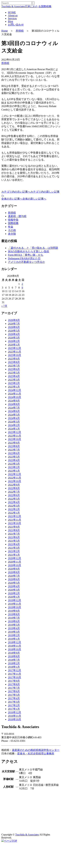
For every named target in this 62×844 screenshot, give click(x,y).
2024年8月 (14, 404)
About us (13, 15)
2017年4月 (14, 698)
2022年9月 (14, 484)
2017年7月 (14, 687)
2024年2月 (14, 425)
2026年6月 (14, 327)
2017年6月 (14, 691)
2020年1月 (14, 596)
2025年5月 (14, 372)
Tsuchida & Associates (27, 834)
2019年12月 (14, 600)
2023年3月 (14, 463)
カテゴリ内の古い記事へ (15, 191)
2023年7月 (14, 449)
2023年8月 (14, 446)
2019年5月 (14, 624)
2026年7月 (14, 323)
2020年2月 (14, 593)
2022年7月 (14, 491)
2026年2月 (14, 341)
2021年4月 (14, 544)
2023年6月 (14, 453)
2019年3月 (14, 631)
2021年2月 (14, 551)
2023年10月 (14, 439)
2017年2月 (14, 705)
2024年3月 (14, 421)
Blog (10, 21)
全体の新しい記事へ (34, 198)
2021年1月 (14, 554)
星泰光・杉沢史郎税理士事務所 (35, 753)
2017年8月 (14, 684)
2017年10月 (14, 677)
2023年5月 (14, 456)
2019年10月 (14, 607)
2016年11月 (14, 715)
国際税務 (13, 223)
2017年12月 (14, 670)
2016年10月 (14, 719)
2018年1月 (14, 666)
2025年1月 (14, 386)
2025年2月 (14, 383)
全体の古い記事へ (11, 198)
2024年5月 (14, 414)
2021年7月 (14, 533)
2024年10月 (14, 397)
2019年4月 (14, 628)
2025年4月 (14, 376)
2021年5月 (14, 540)
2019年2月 (14, 635)
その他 (12, 230)
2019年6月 (14, 621)
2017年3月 (14, 701)
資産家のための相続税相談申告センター (36, 750)
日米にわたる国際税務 (26, 6)
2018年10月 (14, 649)
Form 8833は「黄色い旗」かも (25, 254)
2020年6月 (14, 579)
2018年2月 (14, 663)
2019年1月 (14, 638)
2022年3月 (14, 505)
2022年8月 (14, 488)
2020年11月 (14, 561)
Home (4, 30)
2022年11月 (14, 477)
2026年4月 (14, 334)
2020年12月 (14, 558)
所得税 (20, 30)
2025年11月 (14, 351)
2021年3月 (14, 547)
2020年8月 (14, 572)
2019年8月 (14, 614)
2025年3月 (14, 379)
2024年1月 (14, 428)
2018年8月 (14, 656)
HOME (12, 12)
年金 (10, 226)
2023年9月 (14, 442)
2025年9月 (14, 358)
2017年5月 (14, 694)
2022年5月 (14, 498)
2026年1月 (14, 344)
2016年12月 (14, 712)
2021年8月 (14, 530)
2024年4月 (14, 418)
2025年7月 (14, 365)
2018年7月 (14, 659)
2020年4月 (14, 586)
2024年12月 (14, 390)
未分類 (12, 233)
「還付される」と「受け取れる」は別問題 (33, 247)
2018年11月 (14, 645)
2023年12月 (14, 432)
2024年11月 (14, 393)
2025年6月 (14, 369)
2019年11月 (14, 603)
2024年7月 (14, 407)
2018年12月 (14, 642)
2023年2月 (14, 467)
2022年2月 (14, 509)
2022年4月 (14, 502)
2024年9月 (14, 400)
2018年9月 (14, 652)
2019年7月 (14, 617)
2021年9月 (14, 526)
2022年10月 (14, 481)
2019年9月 (14, 610)
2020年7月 (14, 575)
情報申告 (13, 219)
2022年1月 (14, 512)
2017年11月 (14, 673)
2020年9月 (14, 568)
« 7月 (4, 306)
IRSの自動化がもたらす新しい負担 (28, 251)
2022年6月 (14, 495)
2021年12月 (14, 516)
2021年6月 (14, 537)
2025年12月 (14, 348)
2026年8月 (14, 320)
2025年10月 (14, 355)
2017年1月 (14, 708)
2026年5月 (14, 330)
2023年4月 (14, 460)
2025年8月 (14, 362)
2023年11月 (14, 435)
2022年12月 (14, 474)
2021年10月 (14, 523)
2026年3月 (14, 337)
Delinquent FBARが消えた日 (24, 258)
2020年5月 (14, 582)
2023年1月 (14, 470)
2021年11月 (14, 519)
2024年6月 (14, 411)
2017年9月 (14, 680)
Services (12, 18)
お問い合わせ (16, 24)
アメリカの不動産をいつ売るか (26, 261)
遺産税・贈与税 (17, 216)
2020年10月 (14, 565)
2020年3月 (14, 589)
